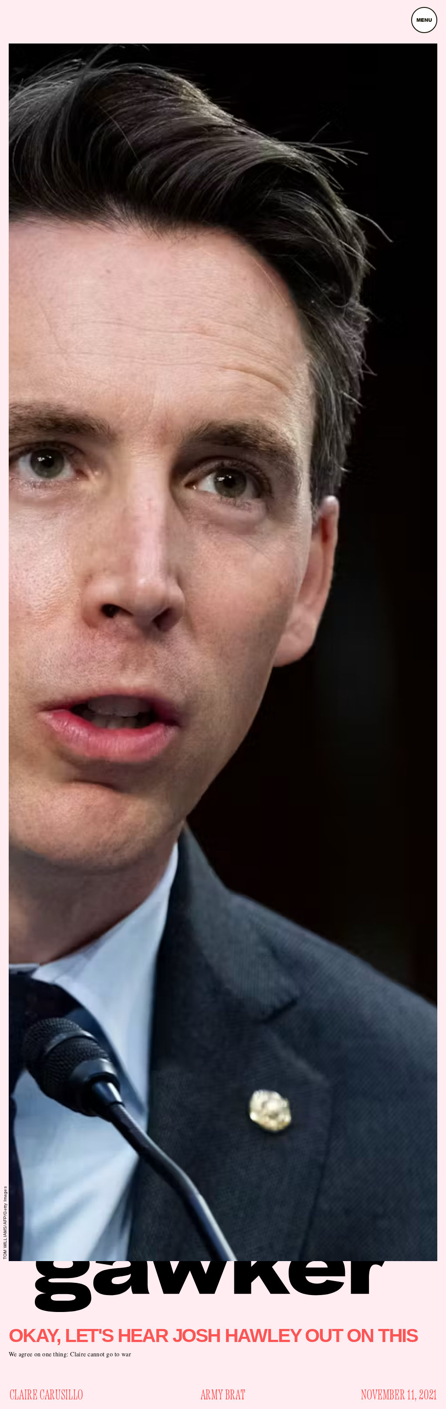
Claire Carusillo (47, 1395)
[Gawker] (212, 1273)
